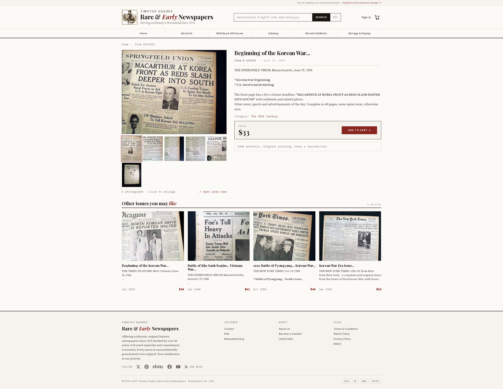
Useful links (286, 338)
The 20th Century (264, 116)
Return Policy (342, 333)
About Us (186, 33)
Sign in (366, 17)
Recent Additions (316, 33)
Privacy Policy (342, 338)
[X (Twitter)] (138, 367)
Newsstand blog (234, 338)
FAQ (226, 333)
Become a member (290, 333)
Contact (229, 328)
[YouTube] (178, 367)
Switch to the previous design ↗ (362, 2)
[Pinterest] (146, 367)
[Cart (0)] (377, 17)
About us (284, 328)
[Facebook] (169, 367)
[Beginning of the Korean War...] (131, 148)
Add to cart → (359, 130)
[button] (174, 92)
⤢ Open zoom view (213, 191)
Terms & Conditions (346, 328)
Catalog (273, 33)
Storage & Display (359, 33)
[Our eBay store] (158, 367)
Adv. (336, 17)
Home (143, 33)
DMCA (337, 343)
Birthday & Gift (230, 33)
